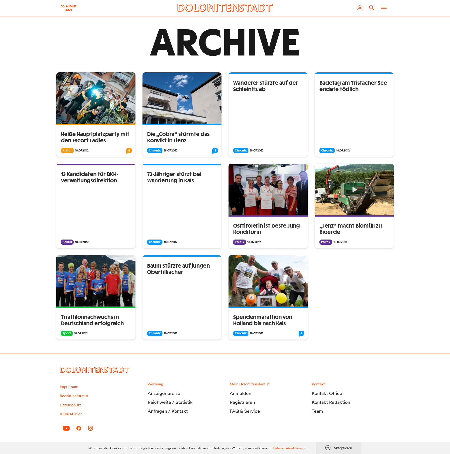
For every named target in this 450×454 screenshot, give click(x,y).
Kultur (67, 150)
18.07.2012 (82, 150)
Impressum (69, 386)
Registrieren (242, 402)
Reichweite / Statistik (170, 402)
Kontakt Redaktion (331, 402)
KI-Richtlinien (71, 414)
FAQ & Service (245, 411)
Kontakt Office (327, 393)
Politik (67, 242)
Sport (67, 333)
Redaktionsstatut (74, 395)
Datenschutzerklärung (288, 448)
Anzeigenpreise (164, 393)
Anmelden (240, 393)
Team (317, 411)
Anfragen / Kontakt (168, 411)
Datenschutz (70, 404)
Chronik (155, 150)
